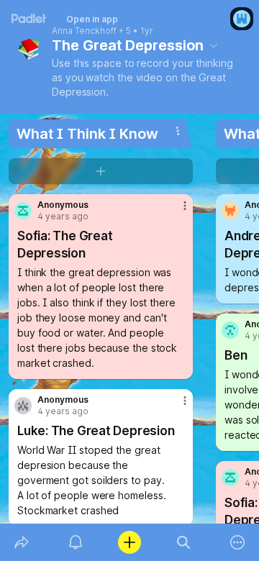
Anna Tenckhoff (84, 31)
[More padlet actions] (237, 542)
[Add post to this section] (101, 171)
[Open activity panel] (75, 542)
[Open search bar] (183, 542)
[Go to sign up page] (241, 18)
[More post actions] (175, 211)
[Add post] (129, 542)
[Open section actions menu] (178, 131)
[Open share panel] (21, 542)
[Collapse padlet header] (213, 45)
